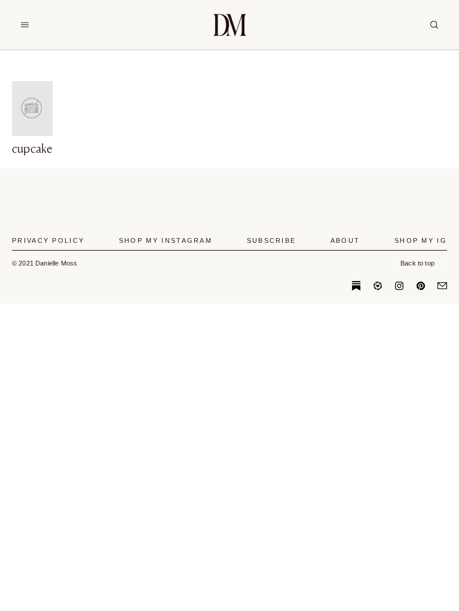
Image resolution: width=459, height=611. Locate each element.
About (345, 240)
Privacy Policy (48, 240)
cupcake (32, 148)
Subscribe (271, 240)
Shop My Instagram (165, 240)
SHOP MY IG (420, 240)
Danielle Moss (230, 24)
